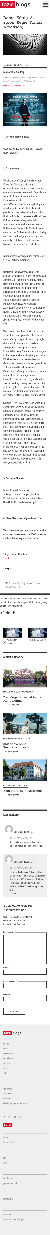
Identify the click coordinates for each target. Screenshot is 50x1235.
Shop (5, 1162)
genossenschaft (10, 1183)
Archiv (6, 1068)
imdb (7, 558)
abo (5, 1157)
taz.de (5, 1137)
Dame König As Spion (18, 583)
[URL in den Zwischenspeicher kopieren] (2, 612)
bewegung (8, 1198)
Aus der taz (8, 1178)
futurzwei (7, 1214)
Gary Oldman (35, 583)
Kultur (5, 1048)
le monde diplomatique (13, 1219)
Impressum (8, 1088)
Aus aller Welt (9, 1058)
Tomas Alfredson (12, 586)
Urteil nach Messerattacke (15, 785)
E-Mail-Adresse (10, 981)
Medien (6, 1063)
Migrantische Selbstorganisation (18, 692)
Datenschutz (8, 1093)
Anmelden (7, 1098)
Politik (6, 1043)
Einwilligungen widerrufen (15, 1103)
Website (6, 994)
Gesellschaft (8, 1053)
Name (6, 968)
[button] (8, 612)
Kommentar (8, 932)
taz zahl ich (8, 1142)
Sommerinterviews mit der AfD (16, 739)
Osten (5, 1073)
